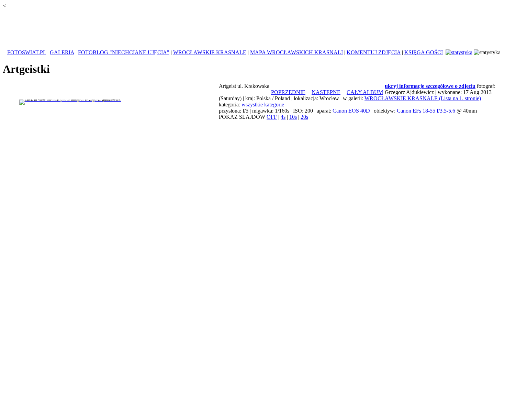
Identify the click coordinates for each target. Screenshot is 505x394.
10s (293, 117)
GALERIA (62, 52)
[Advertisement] (252, 25)
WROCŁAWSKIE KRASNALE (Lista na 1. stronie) (422, 98)
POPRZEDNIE (288, 92)
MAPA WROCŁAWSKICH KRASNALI (296, 52)
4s (283, 117)
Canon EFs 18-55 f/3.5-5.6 (426, 111)
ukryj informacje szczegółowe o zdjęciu (430, 86)
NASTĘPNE (326, 92)
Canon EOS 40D (351, 111)
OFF (272, 117)
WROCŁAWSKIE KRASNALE (209, 52)
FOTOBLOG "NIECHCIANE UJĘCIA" (123, 52)
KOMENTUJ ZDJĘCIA (374, 52)
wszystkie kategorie (263, 104)
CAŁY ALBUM (365, 92)
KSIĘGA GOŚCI (423, 52)
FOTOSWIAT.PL (26, 52)
